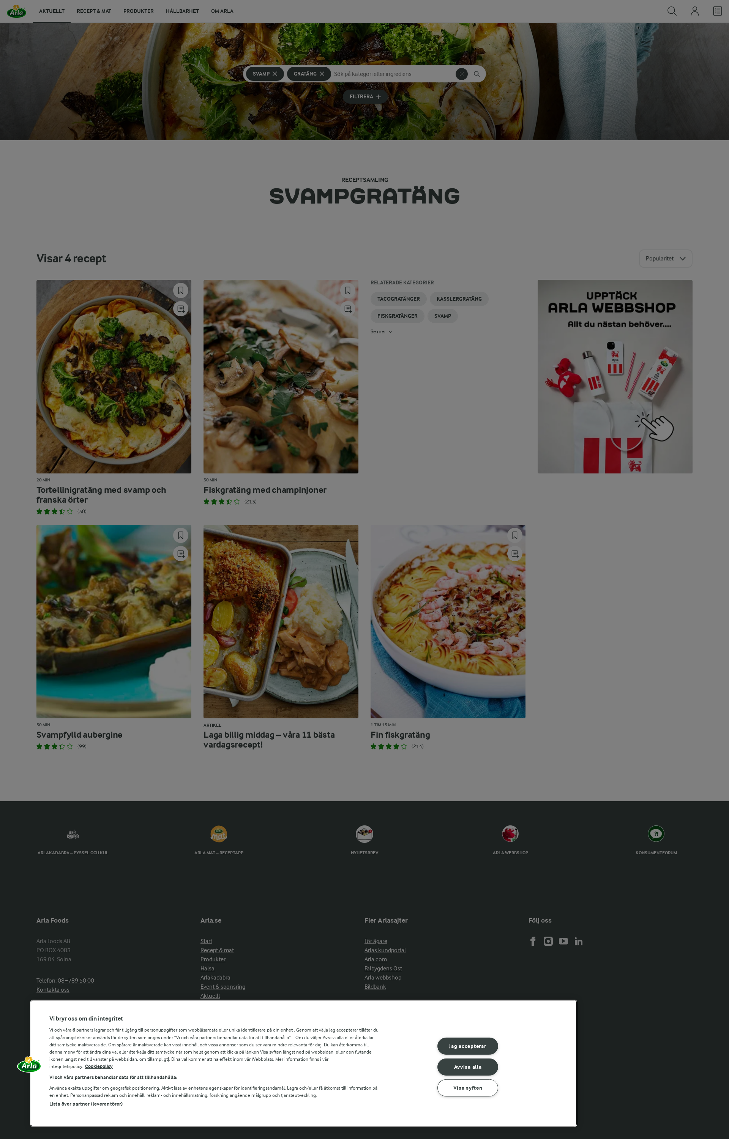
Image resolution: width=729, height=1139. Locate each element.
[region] (303, 1063)
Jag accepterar (467, 1046)
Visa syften (468, 1087)
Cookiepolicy (99, 1066)
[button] (29, 1067)
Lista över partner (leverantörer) (86, 1104)
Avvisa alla (468, 1067)
